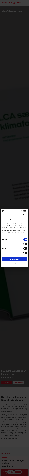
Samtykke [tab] (5, 214)
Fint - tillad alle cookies (14, 259)
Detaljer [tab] (14, 214)
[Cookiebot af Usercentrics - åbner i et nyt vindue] (21, 211)
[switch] (25, 244)
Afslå (14, 264)
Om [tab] (24, 214)
